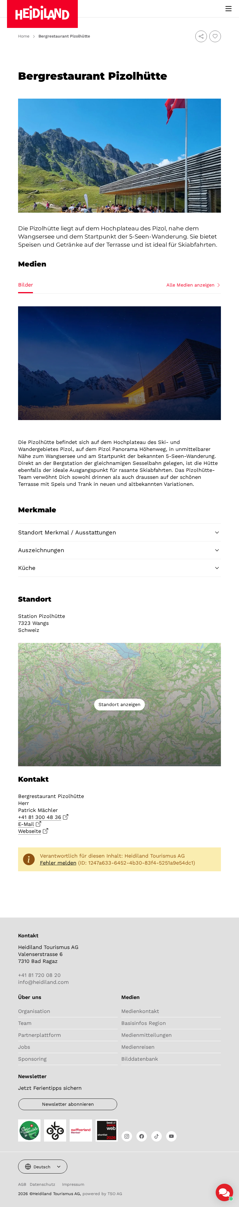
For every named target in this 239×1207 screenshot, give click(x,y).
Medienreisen (137, 1047)
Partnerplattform (39, 1035)
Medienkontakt (140, 1011)
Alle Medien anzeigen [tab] (190, 285)
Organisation (34, 1011)
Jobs (24, 1047)
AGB (22, 1184)
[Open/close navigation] (228, 8)
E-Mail (26, 824)
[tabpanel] (119, 363)
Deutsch (42, 1167)
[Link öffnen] (127, 1136)
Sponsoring (32, 1059)
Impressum (73, 1184)
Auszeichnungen (41, 550)
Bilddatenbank (139, 1059)
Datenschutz (42, 1184)
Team (24, 1023)
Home (23, 36)
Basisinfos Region (143, 1023)
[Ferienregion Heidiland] (42, 14)
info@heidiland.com (43, 982)
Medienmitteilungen (146, 1035)
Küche (27, 567)
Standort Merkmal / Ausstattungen (67, 532)
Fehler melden (58, 863)
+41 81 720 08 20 (39, 975)
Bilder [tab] (25, 285)
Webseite (29, 831)
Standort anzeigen (119, 704)
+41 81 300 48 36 (39, 817)
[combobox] (42, 1167)
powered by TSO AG (102, 1193)
